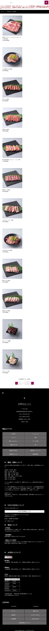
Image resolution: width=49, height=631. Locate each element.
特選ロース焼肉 (6, 189)
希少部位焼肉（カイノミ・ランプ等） (11, 159)
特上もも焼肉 (5, 99)
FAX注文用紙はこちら (24, 511)
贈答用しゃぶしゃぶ (35, 450)
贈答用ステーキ (13, 454)
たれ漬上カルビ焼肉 (7, 250)
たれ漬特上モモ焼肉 (7, 69)
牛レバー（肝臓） (6, 341)
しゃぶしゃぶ (35, 433)
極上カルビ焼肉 (6, 280)
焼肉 (35, 437)
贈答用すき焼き (13, 450)
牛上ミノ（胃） (6, 371)
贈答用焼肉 (35, 454)
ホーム (2, 11)
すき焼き (13, 433)
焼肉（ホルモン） (13, 441)
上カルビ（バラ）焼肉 (7, 220)
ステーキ (13, 437)
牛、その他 (35, 441)
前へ (16, 383)
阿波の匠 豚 (13, 444)
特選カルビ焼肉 (6, 310)
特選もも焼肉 (5, 129)
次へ (32, 383)
